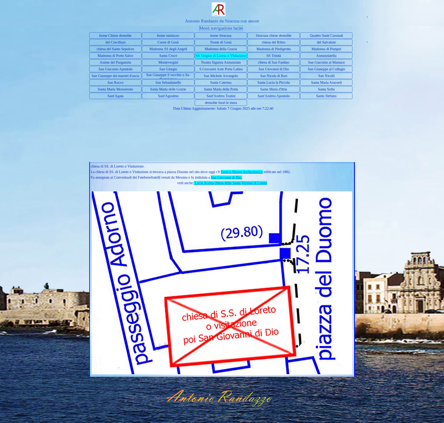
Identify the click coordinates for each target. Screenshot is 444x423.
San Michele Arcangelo (221, 76)
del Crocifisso (115, 42)
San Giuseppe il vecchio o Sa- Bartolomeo (168, 77)
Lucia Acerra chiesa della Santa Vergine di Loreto (230, 183)
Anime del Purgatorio (115, 62)
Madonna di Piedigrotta (273, 49)
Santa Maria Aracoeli (326, 82)
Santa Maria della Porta (221, 89)
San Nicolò (326, 76)
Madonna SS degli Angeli (168, 49)
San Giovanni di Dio (274, 69)
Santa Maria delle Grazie (168, 89)
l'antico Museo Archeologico (242, 172)
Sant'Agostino (168, 96)
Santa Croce (168, 56)
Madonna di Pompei (326, 49)
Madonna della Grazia (221, 49)
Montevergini (168, 62)
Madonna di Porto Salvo (115, 56)
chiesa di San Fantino (273, 62)
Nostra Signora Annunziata (221, 62)
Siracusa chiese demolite (273, 35)
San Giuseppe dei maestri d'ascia (115, 76)
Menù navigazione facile (221, 28)
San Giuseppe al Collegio (326, 69)
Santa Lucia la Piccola (273, 82)
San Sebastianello (168, 82)
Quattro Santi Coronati (326, 35)
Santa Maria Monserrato (115, 89)
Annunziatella (326, 56)
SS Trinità (273, 56)
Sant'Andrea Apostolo (274, 96)
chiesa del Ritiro (273, 42)
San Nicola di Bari (273, 76)
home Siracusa (220, 35)
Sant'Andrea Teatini (221, 96)
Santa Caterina (220, 82)
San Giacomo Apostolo (116, 69)
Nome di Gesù (220, 42)
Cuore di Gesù (168, 42)
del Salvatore (326, 42)
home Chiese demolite (115, 35)
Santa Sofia (326, 89)
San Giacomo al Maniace (326, 62)
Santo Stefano (326, 96)
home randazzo (168, 35)
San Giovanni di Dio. (226, 177)
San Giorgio (168, 69)
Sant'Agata (115, 96)
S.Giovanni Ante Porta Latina (221, 69)
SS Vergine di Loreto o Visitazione (221, 56)
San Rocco (115, 82)
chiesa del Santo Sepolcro (115, 49)
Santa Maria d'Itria (273, 89)
